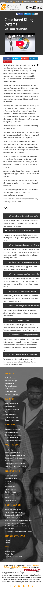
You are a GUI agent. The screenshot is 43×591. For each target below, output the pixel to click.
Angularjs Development (12, 409)
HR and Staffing (10, 495)
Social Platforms (10, 487)
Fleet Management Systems (13, 510)
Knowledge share (29, 2)
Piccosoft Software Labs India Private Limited (21, 566)
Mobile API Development (12, 461)
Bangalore (8, 542)
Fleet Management (10, 484)
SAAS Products (9, 529)
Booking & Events (10, 492)
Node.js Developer (10, 378)
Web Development (10, 450)
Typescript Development (12, 412)
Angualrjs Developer (11, 381)
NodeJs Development (11, 404)
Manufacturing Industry (12, 478)
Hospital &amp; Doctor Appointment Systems (18, 531)
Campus (39, 2)
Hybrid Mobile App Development (15, 455)
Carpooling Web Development (14, 512)
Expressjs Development (12, 417)
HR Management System (12, 518)
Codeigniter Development (13, 435)
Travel (7, 497)
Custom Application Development (15, 464)
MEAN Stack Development (13, 430)
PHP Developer (9, 389)
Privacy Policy (9, 554)
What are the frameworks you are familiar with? (23, 357)
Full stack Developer (11, 386)
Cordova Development (12, 420)
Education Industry (10, 500)
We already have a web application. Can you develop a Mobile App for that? (24, 264)
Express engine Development (13, 440)
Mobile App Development (12, 453)
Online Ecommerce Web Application (15, 523)
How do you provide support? (19, 320)
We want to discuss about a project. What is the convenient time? (24, 247)
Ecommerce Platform (11, 476)
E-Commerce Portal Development (15, 458)
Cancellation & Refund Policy (13, 557)
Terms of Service (10, 551)
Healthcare (8, 481)
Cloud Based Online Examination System (17, 526)
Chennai (7, 541)
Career (10, 2)
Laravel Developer (10, 391)
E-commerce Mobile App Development (16, 466)
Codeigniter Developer (12, 394)
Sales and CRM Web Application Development (18, 520)
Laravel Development (11, 438)
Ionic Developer (9, 383)
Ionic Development (10, 406)
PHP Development (10, 415)
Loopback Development (12, 432)
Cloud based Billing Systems (13, 515)
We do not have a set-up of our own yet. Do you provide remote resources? (24, 276)
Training (17, 2)
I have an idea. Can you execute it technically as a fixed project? (24, 308)
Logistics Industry (10, 489)
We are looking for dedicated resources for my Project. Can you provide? (23, 218)
